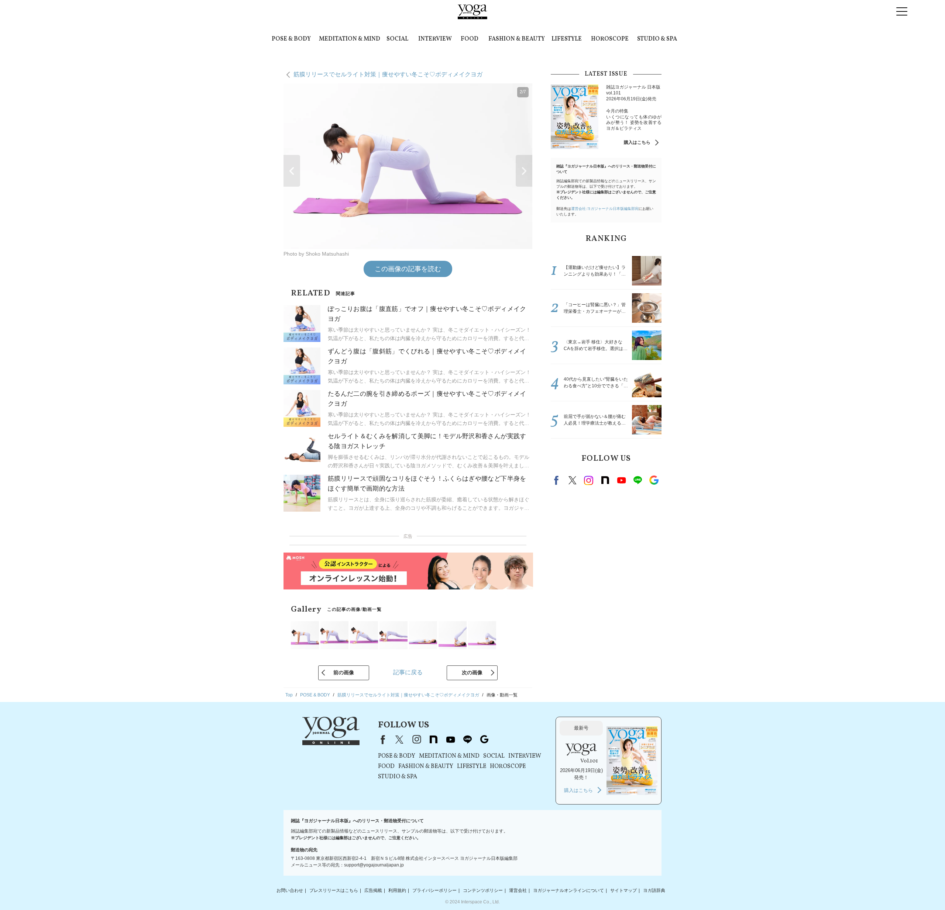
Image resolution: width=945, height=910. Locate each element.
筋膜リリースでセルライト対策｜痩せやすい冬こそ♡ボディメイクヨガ (387, 74)
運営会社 (518, 890)
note (605, 480)
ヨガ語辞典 (654, 890)
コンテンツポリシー (483, 890)
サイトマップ (623, 890)
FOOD (469, 39)
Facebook (557, 480)
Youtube (621, 480)
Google (654, 480)
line (637, 480)
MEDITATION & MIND (349, 39)
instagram (589, 480)
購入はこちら (637, 142)
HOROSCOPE (610, 39)
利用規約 (397, 890)
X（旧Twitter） (399, 739)
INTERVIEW (435, 39)
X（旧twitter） (572, 480)
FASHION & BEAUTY (516, 39)
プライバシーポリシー (434, 890)
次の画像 (472, 672)
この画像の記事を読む (408, 269)
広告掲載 (373, 890)
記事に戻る (408, 672)
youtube (450, 739)
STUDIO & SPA (657, 39)
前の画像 (343, 672)
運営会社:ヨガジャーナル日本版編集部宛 (605, 209)
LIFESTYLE (566, 39)
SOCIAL (397, 39)
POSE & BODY (291, 39)
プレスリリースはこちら (333, 890)
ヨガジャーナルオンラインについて (568, 890)
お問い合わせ (289, 890)
